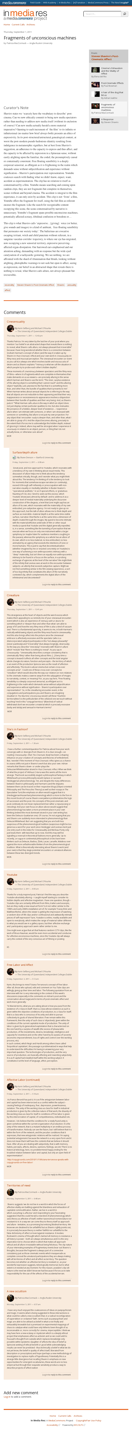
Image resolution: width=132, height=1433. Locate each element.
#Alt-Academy (49, 2)
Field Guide (35, 2)
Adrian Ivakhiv (110, 98)
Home (7, 24)
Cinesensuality (16, 321)
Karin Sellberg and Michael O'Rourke (34, 328)
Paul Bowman (110, 85)
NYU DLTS (78, 1425)
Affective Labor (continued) (23, 1080)
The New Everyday (119, 2)
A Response (107, 119)
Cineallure (13, 595)
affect (7, 290)
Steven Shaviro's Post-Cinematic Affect (35, 284)
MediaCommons (57, 1420)
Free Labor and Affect (20, 965)
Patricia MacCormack (16, 43)
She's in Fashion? (17, 729)
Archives (31, 24)
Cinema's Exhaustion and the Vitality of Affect (112, 71)
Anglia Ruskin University (40, 43)
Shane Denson (26, 457)
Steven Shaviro (111, 122)
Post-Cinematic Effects (112, 83)
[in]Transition (79, 2)
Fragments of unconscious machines (108, 107)
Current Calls (18, 24)
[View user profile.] (10, 328)
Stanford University (44, 457)
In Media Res (64, 2)
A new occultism (16, 1291)
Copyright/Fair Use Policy (88, 1420)
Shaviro (60, 284)
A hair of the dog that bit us (112, 94)
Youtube (12, 875)
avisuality (71, 284)
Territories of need (18, 1185)
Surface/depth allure (25, 452)
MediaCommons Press (98, 2)
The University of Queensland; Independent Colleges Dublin (45, 331)
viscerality (9, 284)
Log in (124, 2)
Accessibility (52, 1425)
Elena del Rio (100, 76)
